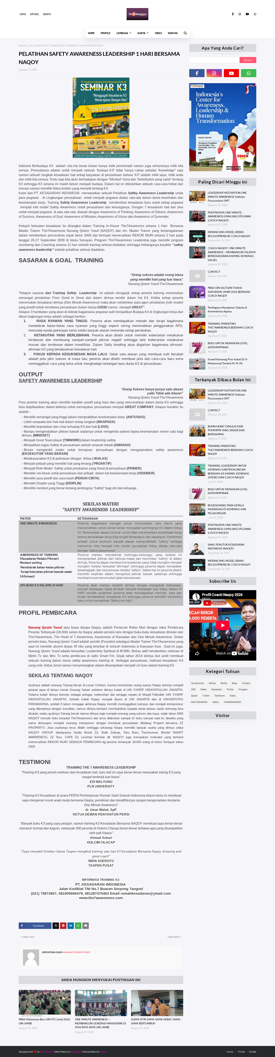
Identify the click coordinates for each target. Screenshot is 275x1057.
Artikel (34, 14)
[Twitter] (56, 925)
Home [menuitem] (91, 33)
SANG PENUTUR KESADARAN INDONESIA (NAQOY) (226, 546)
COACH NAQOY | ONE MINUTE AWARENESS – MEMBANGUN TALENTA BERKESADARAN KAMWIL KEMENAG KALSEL (232, 254)
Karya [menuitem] (142, 33)
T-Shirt (205, 695)
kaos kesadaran (199, 701)
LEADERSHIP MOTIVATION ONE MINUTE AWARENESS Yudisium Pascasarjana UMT (227, 196)
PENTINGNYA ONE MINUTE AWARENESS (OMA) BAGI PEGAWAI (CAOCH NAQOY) (229, 216)
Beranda (23, 45)
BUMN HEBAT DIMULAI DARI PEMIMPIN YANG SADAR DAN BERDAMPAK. (226, 430)
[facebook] (233, 14)
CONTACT (214, 271)
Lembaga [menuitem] (122, 33)
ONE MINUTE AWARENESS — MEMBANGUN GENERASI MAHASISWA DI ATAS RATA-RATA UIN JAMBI (100, 1023)
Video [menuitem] (158, 33)
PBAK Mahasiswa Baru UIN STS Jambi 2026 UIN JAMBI (44, 1021)
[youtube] (247, 14)
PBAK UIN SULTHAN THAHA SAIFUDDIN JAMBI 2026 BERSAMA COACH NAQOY (229, 291)
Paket (203, 689)
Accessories (197, 683)
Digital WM (76, 1051)
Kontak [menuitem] (173, 33)
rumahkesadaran (232, 701)
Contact (246, 683)
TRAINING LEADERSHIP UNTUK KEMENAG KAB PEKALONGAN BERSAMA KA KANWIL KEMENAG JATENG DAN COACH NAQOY (228, 471)
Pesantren (216, 689)
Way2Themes (47, 1051)
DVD (193, 689)
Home (23, 14)
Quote (194, 695)
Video (233, 695)
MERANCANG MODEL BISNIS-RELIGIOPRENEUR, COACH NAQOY (229, 234)
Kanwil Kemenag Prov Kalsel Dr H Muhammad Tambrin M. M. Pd (227, 361)
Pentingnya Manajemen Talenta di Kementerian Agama (227, 309)
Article (212, 683)
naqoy (215, 701)
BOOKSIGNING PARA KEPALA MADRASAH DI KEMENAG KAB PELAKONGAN (227, 509)
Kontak (252, 1051)
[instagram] (239, 14)
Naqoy (103, 1051)
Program (243, 689)
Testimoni (219, 695)
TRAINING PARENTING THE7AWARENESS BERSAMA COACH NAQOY (230, 327)
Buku (234, 683)
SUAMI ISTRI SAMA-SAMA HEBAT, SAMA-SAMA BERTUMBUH (156, 1021)
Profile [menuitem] (106, 33)
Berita (47, 14)
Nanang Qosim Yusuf (76, 952)
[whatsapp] (254, 14)
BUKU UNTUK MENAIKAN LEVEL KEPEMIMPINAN (228, 345)
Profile (230, 689)
